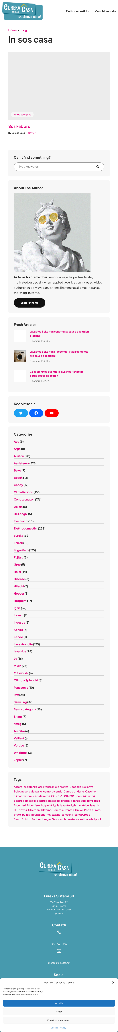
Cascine (90, 791)
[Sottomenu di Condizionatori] (115, 11)
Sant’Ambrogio (41, 819)
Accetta (59, 1003)
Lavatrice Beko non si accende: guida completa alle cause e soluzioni (59, 353)
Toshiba (19, 731)
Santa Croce (82, 814)
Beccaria (75, 786)
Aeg (16, 441)
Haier (17, 571)
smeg (18, 724)
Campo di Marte (74, 791)
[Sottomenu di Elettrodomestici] (88, 11)
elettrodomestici (25, 800)
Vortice (19, 745)
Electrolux (21, 521)
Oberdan (34, 810)
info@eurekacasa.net (59, 962)
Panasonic (21, 687)
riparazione (38, 814)
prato (17, 814)
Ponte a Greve (74, 810)
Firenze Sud (78, 800)
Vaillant (19, 738)
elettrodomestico (48, 800)
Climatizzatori (23, 492)
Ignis (17, 608)
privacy (59, 913)
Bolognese (21, 791)
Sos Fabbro (19, 126)
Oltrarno (46, 810)
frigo (97, 800)
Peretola (58, 810)
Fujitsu (18, 557)
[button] (113, 982)
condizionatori (86, 796)
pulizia (26, 814)
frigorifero (33, 805)
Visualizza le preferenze (59, 1020)
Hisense (19, 579)
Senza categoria (22, 114)
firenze (65, 800)
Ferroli (18, 543)
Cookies (54, 1028)
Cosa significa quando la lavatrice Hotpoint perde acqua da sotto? (56, 373)
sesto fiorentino (78, 819)
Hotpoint (20, 600)
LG (15, 810)
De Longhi (21, 514)
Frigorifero (21, 550)
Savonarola (59, 819)
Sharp (18, 716)
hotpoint (46, 805)
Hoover (19, 593)
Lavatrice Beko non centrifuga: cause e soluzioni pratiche (59, 333)
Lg (15, 658)
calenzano (35, 791)
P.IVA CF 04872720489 (59, 909)
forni (90, 800)
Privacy (63, 1028)
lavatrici (95, 805)
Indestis (19, 622)
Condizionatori (24, 499)
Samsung (20, 702)
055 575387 (59, 944)
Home (12, 30)
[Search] (99, 167)
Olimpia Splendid (26, 680)
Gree (17, 564)
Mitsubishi (21, 673)
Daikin (18, 506)
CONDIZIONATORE (63, 796)
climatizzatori (41, 796)
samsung (67, 814)
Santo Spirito (22, 819)
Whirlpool (21, 752)
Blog (23, 30)
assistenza (30, 786)
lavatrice (20, 651)
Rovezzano (53, 814)
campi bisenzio (52, 791)
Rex (16, 695)
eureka (18, 535)
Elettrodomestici (25, 528)
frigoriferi (20, 805)
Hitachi (19, 586)
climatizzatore (23, 796)
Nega (59, 1011)
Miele (17, 666)
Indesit (19, 615)
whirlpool (95, 819)
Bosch (18, 477)
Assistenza (21, 463)
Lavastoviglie (23, 644)
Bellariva (87, 786)
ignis (56, 805)
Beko (17, 470)
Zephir (18, 760)
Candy (18, 485)
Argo (17, 449)
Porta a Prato (92, 810)
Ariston (19, 456)
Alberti (18, 786)
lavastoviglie (68, 805)
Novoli (23, 810)
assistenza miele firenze (53, 786)
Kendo (18, 629)
